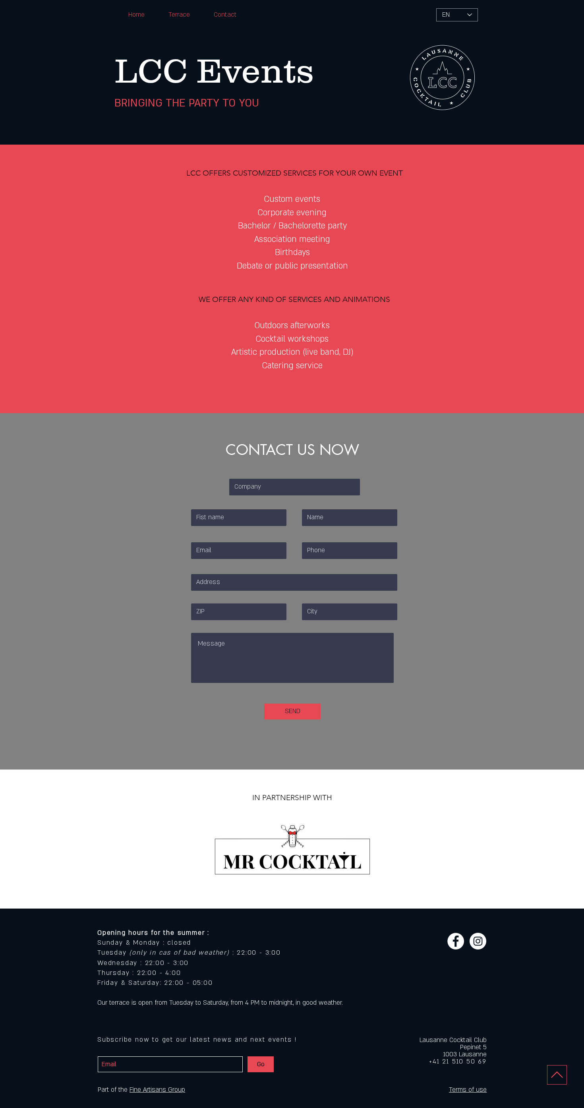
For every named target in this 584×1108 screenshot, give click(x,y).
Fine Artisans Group (157, 1089)
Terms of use (468, 1089)
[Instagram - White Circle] (478, 941)
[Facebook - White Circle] (455, 941)
